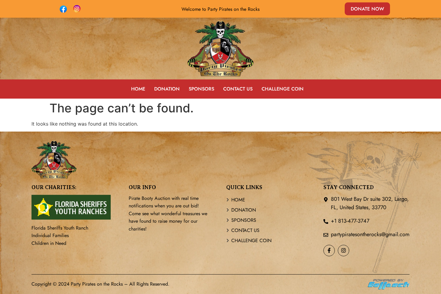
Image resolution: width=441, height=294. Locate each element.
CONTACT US (238, 88)
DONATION (167, 88)
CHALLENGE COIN (283, 88)
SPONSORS (201, 88)
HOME (138, 88)
